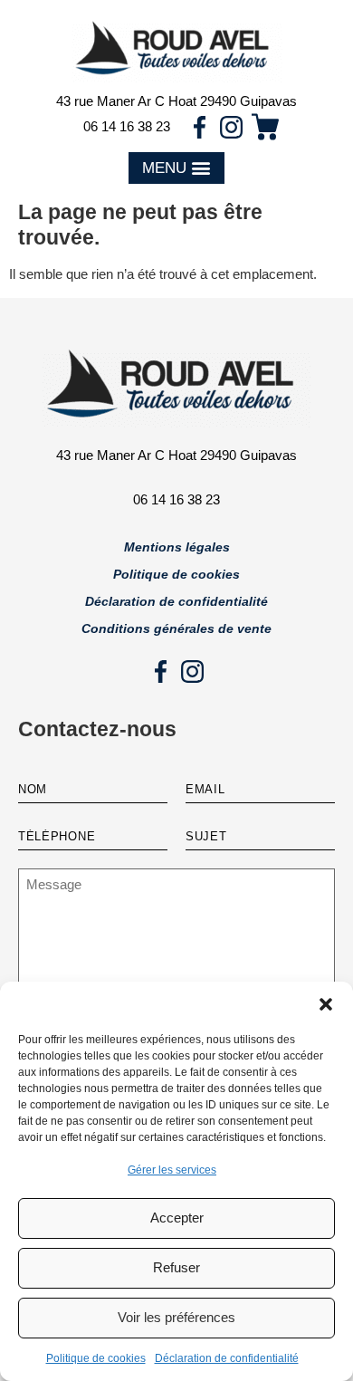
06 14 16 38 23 (126, 126)
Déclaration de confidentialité (227, 1358)
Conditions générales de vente (176, 628)
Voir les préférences (176, 1317)
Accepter (177, 1217)
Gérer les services (172, 1170)
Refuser (176, 1267)
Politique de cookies (96, 1358)
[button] (326, 1004)
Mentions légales (177, 547)
